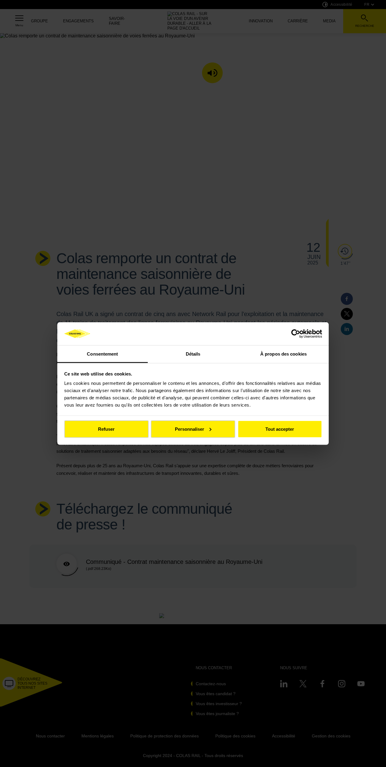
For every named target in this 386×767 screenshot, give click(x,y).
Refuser (106, 428)
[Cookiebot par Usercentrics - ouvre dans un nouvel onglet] (295, 333)
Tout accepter (279, 428)
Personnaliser (189, 428)
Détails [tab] (193, 353)
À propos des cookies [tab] (283, 353)
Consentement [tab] (102, 353)
